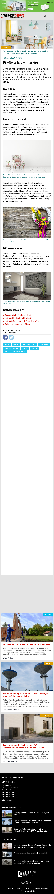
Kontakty (11, 888)
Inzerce (28, 888)
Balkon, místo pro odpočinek (17, 324)
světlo (25, 348)
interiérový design (29, 345)
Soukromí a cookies (40, 888)
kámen (15, 345)
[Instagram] (26, 882)
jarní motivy (44, 345)
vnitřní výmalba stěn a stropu (15, 351)
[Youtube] (30, 882)
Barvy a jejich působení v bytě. (18, 315)
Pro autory (20, 888)
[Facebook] (23, 882)
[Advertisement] (27, 463)
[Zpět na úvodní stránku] (12, 16)
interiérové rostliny (11, 348)
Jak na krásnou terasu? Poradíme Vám (22, 321)
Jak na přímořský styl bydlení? (18, 318)
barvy (7, 345)
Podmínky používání (28, 891)
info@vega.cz (7, 800)
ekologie (35, 348)
